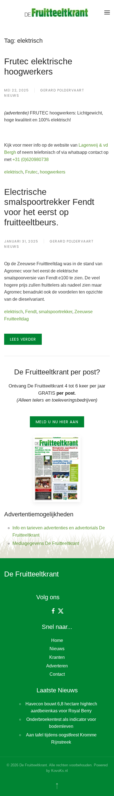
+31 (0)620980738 (30, 159)
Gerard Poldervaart (62, 90)
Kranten (57, 657)
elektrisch (13, 172)
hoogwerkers (52, 172)
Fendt (31, 311)
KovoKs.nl (59, 771)
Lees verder (23, 339)
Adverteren (57, 666)
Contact (57, 674)
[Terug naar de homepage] (57, 12)
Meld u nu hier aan (57, 422)
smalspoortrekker (55, 311)
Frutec (31, 172)
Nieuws (11, 95)
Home (57, 640)
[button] (107, 12)
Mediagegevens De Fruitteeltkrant (45, 543)
